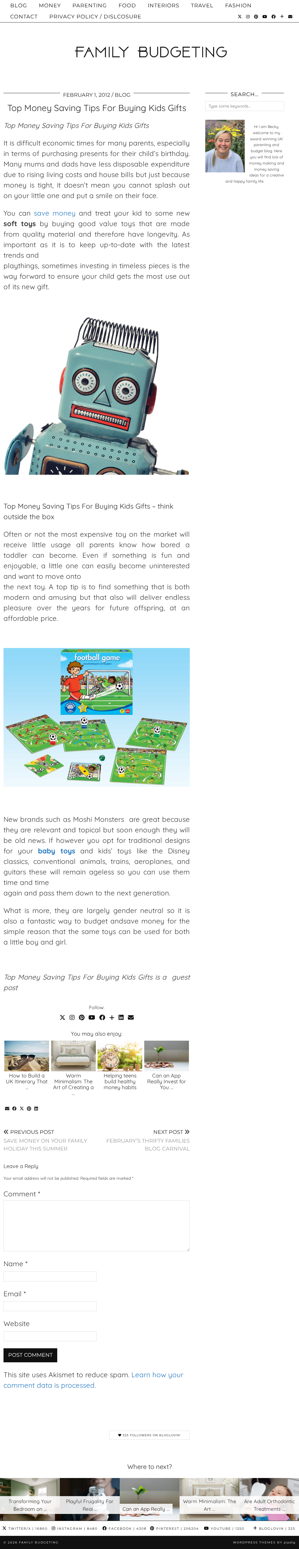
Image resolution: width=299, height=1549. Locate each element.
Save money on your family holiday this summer (45, 1140)
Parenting (89, 5)
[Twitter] (240, 16)
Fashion (238, 5)
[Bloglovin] (282, 16)
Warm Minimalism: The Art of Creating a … (73, 1084)
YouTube (226, 1529)
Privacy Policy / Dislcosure (95, 16)
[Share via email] (7, 1109)
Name (15, 1263)
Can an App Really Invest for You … (166, 1081)
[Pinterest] (256, 16)
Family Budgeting (39, 1542)
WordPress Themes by (264, 1542)
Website (17, 1323)
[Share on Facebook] (14, 1109)
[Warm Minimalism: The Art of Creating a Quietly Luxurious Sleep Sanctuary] (73, 1056)
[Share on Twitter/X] (21, 1109)
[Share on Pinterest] (29, 1109)
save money (55, 213)
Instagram (77, 1529)
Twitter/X (27, 1529)
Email (15, 1293)
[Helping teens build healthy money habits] (120, 1056)
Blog (18, 5)
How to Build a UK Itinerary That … (27, 1081)
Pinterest (177, 1529)
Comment (22, 1193)
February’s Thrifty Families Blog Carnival (148, 1140)
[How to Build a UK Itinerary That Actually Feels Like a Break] (26, 1056)
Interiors (163, 5)
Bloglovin (276, 1529)
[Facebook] (274, 16)
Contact (24, 16)
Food (127, 5)
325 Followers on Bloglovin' (151, 1435)
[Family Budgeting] (149, 42)
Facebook (127, 1529)
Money (50, 5)
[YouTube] (265, 16)
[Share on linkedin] (36, 1109)
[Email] (290, 16)
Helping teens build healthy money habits (120, 1081)
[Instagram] (248, 16)
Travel (202, 5)
